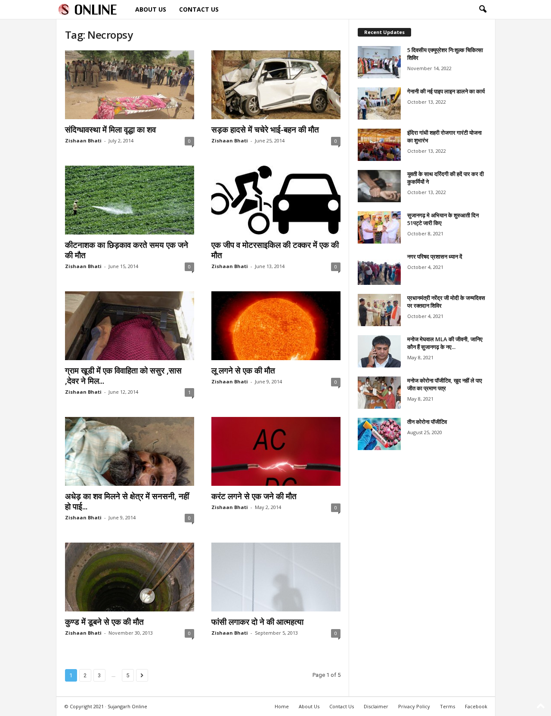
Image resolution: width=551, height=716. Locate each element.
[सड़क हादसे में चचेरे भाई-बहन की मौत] (276, 84)
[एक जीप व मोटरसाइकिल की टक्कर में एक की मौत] (276, 200)
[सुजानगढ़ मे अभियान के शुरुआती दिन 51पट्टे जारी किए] (379, 227)
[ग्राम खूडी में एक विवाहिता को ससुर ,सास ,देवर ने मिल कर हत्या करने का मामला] (129, 325)
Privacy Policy (414, 706)
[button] (482, 9)
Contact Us (199, 9)
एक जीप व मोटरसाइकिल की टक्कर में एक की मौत (275, 250)
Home (282, 706)
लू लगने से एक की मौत (243, 370)
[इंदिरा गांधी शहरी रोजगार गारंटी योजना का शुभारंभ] (379, 145)
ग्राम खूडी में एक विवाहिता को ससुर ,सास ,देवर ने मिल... (123, 375)
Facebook (476, 706)
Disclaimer (376, 706)
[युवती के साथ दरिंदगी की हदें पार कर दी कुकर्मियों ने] (379, 186)
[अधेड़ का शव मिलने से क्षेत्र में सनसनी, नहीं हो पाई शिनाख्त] (129, 451)
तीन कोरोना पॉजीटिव (427, 422)
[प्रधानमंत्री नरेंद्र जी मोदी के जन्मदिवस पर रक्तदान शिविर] (379, 310)
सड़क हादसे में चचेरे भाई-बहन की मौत (265, 129)
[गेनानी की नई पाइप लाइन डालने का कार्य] (379, 103)
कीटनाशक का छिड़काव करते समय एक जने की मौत (126, 250)
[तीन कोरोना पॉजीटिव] (379, 434)
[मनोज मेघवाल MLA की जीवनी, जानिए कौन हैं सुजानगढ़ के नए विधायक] (379, 351)
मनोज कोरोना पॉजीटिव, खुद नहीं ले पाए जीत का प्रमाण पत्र (444, 384)
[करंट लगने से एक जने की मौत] (276, 451)
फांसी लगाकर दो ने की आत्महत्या (257, 621)
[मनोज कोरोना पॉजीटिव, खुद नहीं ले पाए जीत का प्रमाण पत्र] (379, 393)
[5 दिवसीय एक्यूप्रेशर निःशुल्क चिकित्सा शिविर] (379, 62)
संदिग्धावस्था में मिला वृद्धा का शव (110, 129)
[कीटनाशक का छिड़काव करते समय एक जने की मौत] (129, 200)
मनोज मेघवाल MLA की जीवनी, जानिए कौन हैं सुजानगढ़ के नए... (445, 343)
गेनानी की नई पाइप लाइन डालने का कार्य (446, 91)
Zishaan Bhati (83, 140)
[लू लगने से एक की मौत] (276, 325)
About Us (150, 9)
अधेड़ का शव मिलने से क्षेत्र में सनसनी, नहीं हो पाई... (127, 501)
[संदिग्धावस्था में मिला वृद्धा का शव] (129, 84)
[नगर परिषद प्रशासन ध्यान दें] (379, 269)
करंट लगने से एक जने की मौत (254, 496)
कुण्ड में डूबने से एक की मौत (104, 621)
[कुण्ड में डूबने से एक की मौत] (129, 577)
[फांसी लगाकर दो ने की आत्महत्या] (276, 577)
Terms (447, 706)
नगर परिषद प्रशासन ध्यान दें (434, 256)
